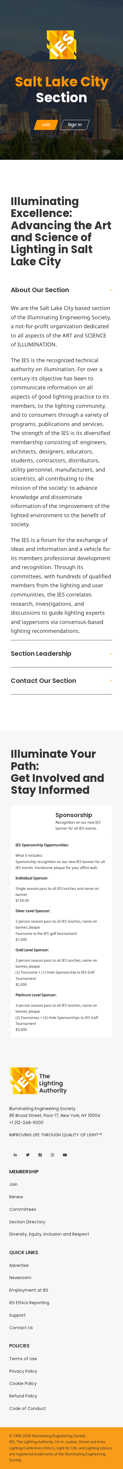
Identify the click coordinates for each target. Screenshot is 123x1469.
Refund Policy (23, 1396)
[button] (61, 290)
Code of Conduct (27, 1408)
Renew (16, 1197)
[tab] (61, 821)
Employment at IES (28, 1290)
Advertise (19, 1265)
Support (17, 1315)
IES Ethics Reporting (29, 1303)
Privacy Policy (23, 1371)
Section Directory (27, 1222)
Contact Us (21, 1328)
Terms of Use (23, 1359)
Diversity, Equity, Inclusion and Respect (49, 1234)
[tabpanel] (61, 937)
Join (13, 1184)
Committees (22, 1209)
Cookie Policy (23, 1383)
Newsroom (20, 1278)
